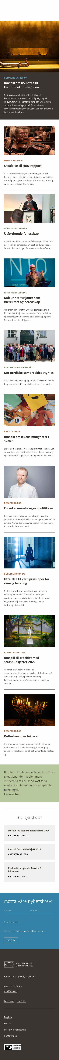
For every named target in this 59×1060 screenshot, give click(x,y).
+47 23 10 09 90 (13, 986)
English (8, 1017)
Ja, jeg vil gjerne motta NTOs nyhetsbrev (27, 931)
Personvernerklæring (15, 1029)
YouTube (21, 1001)
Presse (7, 1023)
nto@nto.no (10, 991)
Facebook (9, 1001)
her (17, 794)
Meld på (11, 940)
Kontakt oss (10, 1035)
